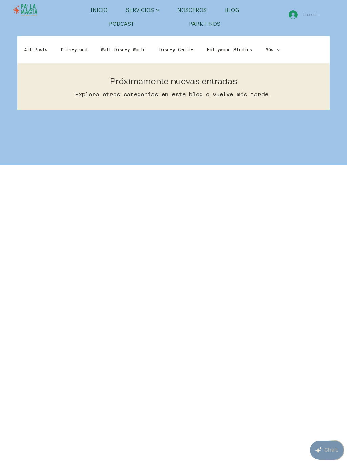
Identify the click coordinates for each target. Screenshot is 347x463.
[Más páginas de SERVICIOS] (157, 10)
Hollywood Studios (229, 49)
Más (269, 49)
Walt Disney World (123, 49)
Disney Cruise (176, 49)
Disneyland (74, 49)
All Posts (35, 49)
